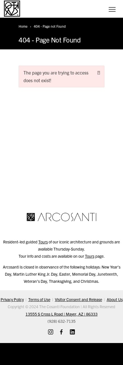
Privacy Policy (12, 299)
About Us (115, 299)
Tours (43, 241)
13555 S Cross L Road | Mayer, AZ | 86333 (61, 313)
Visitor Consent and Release (78, 299)
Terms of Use (39, 299)
